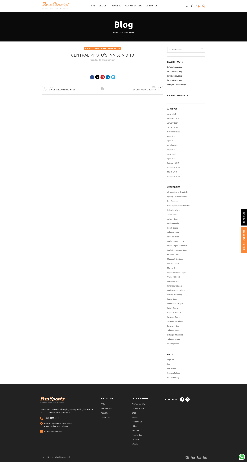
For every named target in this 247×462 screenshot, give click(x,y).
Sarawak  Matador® (175, 321)
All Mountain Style (139, 404)
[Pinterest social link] (102, 77)
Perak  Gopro (172, 299)
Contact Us (105, 417)
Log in (169, 364)
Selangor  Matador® (175, 335)
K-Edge (135, 417)
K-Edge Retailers (173, 223)
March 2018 (172, 172)
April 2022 (171, 141)
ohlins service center (244, 240)
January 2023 (172, 127)
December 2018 (173, 167)
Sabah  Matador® (174, 313)
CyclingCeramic (138, 408)
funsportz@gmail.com (53, 431)
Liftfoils (135, 444)
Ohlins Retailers (173, 277)
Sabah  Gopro (172, 308)
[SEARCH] (202, 50)
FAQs (103, 404)
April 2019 (171, 159)
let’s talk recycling (174, 67)
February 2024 (173, 118)
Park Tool (135, 431)
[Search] (187, 5)
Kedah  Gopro (172, 228)
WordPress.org (173, 377)
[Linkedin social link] (108, 77)
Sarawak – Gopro (173, 326)
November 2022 (173, 132)
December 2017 (173, 176)
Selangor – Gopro (174, 339)
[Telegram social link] (113, 77)
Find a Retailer (106, 408)
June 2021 (171, 154)
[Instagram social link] (187, 399)
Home (115, 32)
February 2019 (173, 163)
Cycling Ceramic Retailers (177, 197)
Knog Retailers (173, 237)
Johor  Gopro (172, 214)
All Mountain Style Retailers (178, 192)
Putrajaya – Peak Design (176, 85)
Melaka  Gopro (173, 264)
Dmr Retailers (172, 201)
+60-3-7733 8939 (52, 418)
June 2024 (171, 114)
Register (170, 360)
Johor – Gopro (172, 219)
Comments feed (173, 373)
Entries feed (172, 368)
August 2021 (172, 150)
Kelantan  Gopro (173, 232)
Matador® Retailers (175, 259)
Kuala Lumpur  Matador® (177, 246)
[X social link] (97, 77)
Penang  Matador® (174, 295)
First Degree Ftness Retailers (178, 206)
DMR (134, 413)
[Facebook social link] (92, 77)
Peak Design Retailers (176, 290)
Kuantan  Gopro (173, 255)
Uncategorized (173, 344)
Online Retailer (173, 281)
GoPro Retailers (127, 32)
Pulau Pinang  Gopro (175, 304)
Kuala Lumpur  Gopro (110, 48)
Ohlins (134, 426)
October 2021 (172, 145)
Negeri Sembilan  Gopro (176, 272)
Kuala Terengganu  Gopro (177, 250)
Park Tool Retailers (174, 286)
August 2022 (172, 136)
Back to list (102, 88)
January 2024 (172, 123)
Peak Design (137, 435)
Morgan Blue (172, 268)
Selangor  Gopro (173, 330)
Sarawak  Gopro (173, 317)
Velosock (135, 440)
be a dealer (244, 217)
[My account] (192, 5)
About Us (104, 413)
